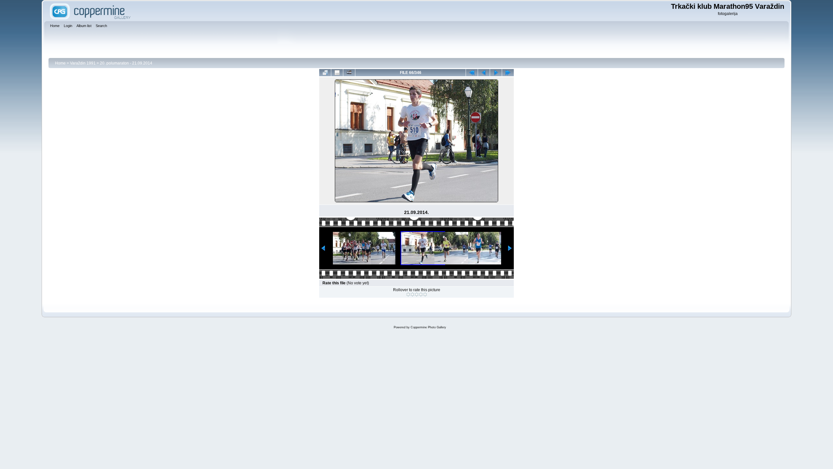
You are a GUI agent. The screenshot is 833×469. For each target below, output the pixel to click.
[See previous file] (484, 72)
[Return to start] (472, 72)
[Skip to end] (508, 72)
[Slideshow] (349, 72)
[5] (425, 294)
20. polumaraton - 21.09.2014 (126, 63)
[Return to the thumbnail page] (325, 72)
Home (60, 63)
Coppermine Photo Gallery (428, 327)
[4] (421, 294)
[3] (417, 294)
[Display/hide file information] (337, 72)
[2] (412, 294)
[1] (408, 294)
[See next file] (496, 72)
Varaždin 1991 (83, 63)
